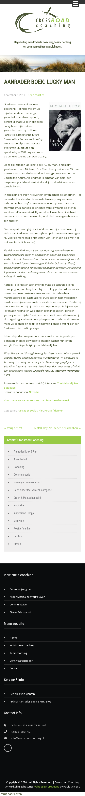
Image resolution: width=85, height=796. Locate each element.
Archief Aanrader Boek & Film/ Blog (30, 701)
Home (13, 637)
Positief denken (53, 410)
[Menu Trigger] (75, 3)
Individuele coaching (22, 645)
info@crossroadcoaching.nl (27, 738)
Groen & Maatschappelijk (27, 497)
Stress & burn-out (20, 612)
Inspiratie (19, 505)
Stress (17, 543)
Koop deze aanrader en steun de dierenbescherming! (36, 400)
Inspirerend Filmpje (24, 513)
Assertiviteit (20, 459)
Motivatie (19, 520)
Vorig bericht (13, 428)
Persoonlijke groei (20, 589)
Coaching (19, 467)
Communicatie (22, 474)
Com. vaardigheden (21, 660)
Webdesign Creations (46, 786)
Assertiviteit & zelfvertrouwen (27, 597)
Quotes (18, 536)
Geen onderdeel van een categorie (33, 490)
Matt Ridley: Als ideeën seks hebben (57, 428)
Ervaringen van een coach (28, 482)
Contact (14, 668)
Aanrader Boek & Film (30, 410)
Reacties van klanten (22, 694)
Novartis (34, 392)
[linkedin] (8, 748)
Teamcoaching (18, 653)
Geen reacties (35, 95)
